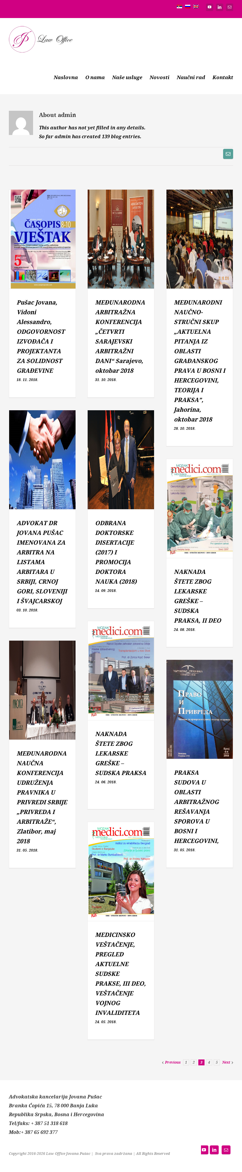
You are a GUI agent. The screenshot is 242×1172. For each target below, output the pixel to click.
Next (226, 1062)
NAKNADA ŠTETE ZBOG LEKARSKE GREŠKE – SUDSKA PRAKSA (120, 754)
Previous (173, 1062)
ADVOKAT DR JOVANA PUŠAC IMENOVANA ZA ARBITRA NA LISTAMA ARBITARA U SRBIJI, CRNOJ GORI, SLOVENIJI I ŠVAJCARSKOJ (42, 562)
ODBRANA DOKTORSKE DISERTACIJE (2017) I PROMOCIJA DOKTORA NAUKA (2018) (116, 552)
